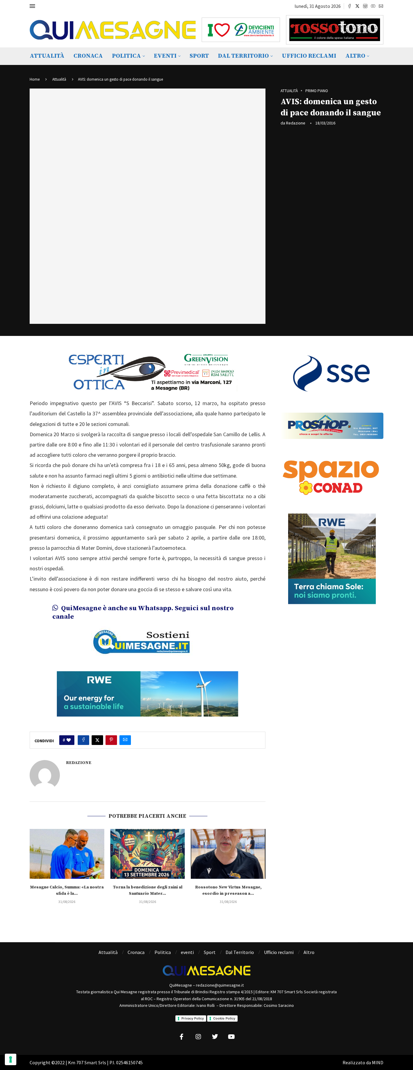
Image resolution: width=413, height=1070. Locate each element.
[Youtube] (373, 6)
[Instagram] (365, 6)
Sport (199, 56)
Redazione (295, 123)
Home (35, 79)
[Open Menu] (32, 6)
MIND (377, 1062)
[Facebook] (349, 6)
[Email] (381, 6)
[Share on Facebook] (83, 740)
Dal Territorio (243, 56)
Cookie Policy (224, 1018)
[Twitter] (357, 6)
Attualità (47, 56)
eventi (165, 56)
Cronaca (88, 56)
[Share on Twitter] (97, 740)
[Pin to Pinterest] (111, 740)
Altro (355, 56)
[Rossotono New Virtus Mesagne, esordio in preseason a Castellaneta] (228, 853)
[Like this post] (69, 740)
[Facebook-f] (182, 1037)
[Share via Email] (125, 740)
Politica (126, 56)
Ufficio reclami (309, 56)
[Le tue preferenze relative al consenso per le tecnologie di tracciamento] (10, 1059)
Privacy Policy (192, 1018)
